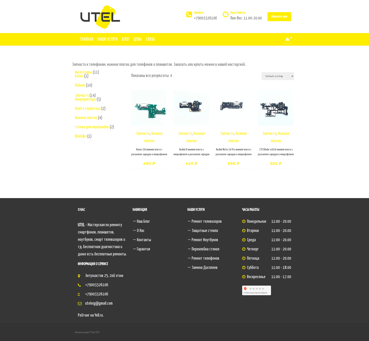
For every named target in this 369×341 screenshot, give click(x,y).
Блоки (79, 76)
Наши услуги (107, 39)
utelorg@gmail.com (99, 303)
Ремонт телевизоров (207, 221)
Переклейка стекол (205, 249)
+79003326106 (96, 285)
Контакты (144, 240)
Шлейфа (80, 136)
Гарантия (143, 249)
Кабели (80, 85)
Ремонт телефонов (205, 258)
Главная (86, 39)
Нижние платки (86, 118)
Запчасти (143, 134)
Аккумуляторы (85, 99)
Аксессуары (83, 72)
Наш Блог (143, 221)
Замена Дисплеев (205, 268)
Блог (125, 39)
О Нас (141, 231)
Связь (150, 39)
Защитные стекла (205, 231)
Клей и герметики (88, 109)
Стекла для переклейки (92, 127)
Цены (138, 39)
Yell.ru (99, 315)
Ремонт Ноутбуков (205, 240)
